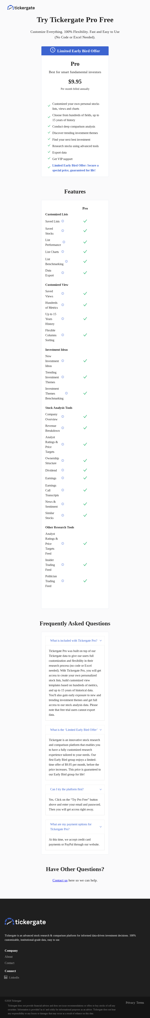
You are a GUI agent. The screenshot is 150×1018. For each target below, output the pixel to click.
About (8, 956)
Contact (9, 963)
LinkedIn (14, 977)
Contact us (60, 880)
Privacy (130, 1002)
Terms (140, 1002)
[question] (63, 221)
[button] (75, 640)
